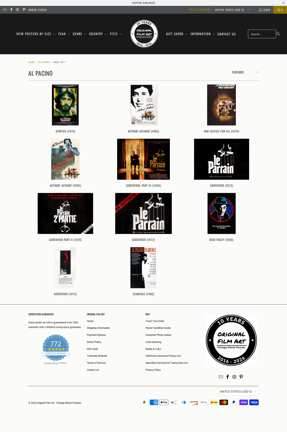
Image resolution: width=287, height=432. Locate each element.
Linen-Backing (153, 341)
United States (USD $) (230, 10)
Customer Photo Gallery (158, 334)
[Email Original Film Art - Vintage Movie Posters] (4, 10)
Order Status (38, 10)
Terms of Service (96, 362)
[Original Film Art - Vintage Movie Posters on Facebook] (11, 10)
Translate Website (97, 355)
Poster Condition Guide (158, 327)
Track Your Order (154, 321)
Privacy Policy (153, 369)
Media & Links (153, 349)
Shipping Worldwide (143, 2)
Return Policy (94, 341)
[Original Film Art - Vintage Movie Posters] (144, 34)
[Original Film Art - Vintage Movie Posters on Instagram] (17, 10)
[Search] (278, 34)
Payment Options (96, 334)
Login (266, 10)
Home (90, 321)
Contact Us (93, 369)
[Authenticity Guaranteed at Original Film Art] (28, 367)
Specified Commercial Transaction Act (166, 362)
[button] (36, 34)
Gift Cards (92, 349)
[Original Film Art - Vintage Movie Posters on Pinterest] (23, 10)
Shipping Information (98, 327)
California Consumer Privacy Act (163, 355)
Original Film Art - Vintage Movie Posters (59, 402)
